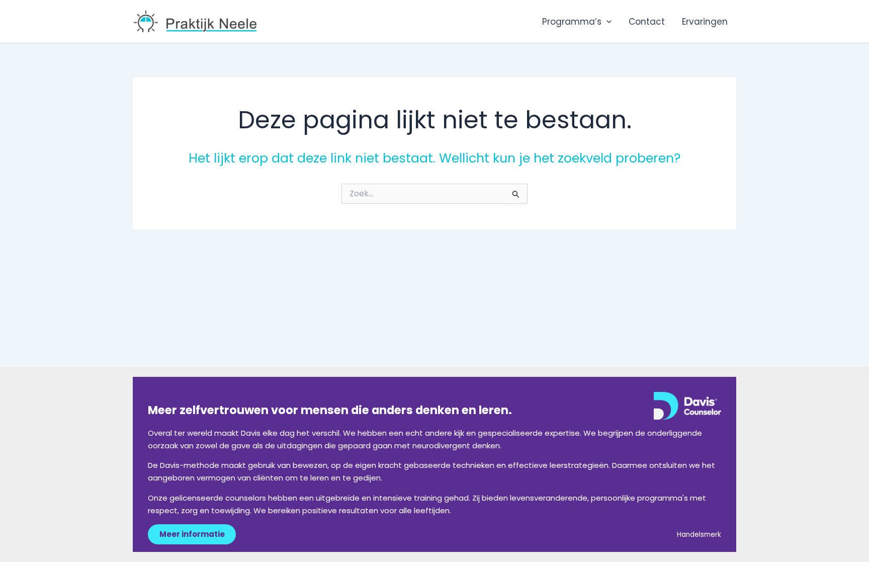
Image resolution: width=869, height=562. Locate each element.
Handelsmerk (699, 534)
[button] (606, 22)
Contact (647, 22)
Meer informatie (192, 534)
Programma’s (571, 22)
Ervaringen (705, 22)
